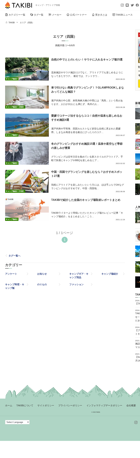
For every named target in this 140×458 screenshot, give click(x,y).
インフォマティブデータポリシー (104, 405)
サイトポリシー (45, 405)
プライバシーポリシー (70, 405)
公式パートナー (78, 14)
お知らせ (42, 273)
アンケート (11, 273)
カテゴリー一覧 (17, 14)
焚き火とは (101, 14)
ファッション (76, 284)
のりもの (42, 284)
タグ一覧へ (14, 255)
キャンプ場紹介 (109, 273)
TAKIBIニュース (124, 14)
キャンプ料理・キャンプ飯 (14, 286)
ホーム (8, 405)
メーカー (56, 14)
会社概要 (131, 405)
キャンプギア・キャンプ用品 (78, 275)
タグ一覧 (38, 14)
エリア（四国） (27, 22)
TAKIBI (12, 22)
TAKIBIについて (24, 405)
